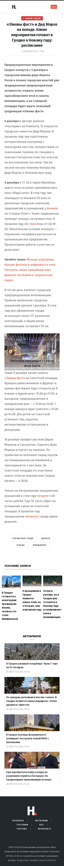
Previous (10, 352)
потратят (43, 496)
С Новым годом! (32, 18)
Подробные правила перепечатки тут (36, 860)
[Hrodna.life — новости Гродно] (14, 6)
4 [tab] (31, 365)
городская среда (22, 538)
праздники (39, 545)
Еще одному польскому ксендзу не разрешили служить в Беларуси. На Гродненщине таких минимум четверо (28, 776)
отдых (21, 545)
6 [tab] (41, 365)
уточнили (51, 208)
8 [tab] (52, 365)
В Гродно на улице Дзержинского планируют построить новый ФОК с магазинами (27, 738)
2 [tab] (20, 365)
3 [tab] (25, 365)
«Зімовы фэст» (14, 378)
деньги (45, 538)
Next (53, 352)
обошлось (32, 516)
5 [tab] (36, 365)
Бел (54, 6)
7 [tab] (47, 365)
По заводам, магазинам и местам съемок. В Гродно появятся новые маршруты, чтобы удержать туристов (31, 701)
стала (32, 224)
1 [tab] (15, 365)
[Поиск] (43, 6)
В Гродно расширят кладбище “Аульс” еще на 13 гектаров (32, 665)
